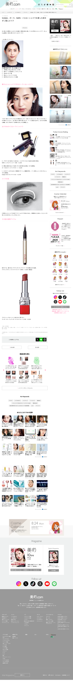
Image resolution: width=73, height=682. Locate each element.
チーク (4, 652)
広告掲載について (66, 675)
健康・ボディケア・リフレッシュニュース (50, 623)
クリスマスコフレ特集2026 (6, 637)
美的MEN (38, 400)
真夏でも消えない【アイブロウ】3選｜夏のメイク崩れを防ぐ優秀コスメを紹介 (36, 368)
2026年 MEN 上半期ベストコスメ (63, 625)
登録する (22, 675)
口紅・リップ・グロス (6, 643)
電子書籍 (54, 570)
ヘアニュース (26, 625)
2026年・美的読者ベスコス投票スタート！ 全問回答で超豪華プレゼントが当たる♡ (66, 238)
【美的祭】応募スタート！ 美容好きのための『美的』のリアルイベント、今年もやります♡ (66, 226)
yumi (32, 405)
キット (4, 654)
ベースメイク (32, 400)
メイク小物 (5, 644)
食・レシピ (48, 618)
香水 (3, 655)
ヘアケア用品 (5, 647)
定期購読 (25, 570)
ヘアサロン (26, 624)
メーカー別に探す (6, 660)
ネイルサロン (39, 618)
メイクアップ (9, 12)
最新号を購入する (15, 570)
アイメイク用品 (5, 641)
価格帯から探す (5, 663)
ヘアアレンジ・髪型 (27, 616)
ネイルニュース (39, 621)
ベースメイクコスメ (6, 640)
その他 (4, 658)
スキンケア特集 (4, 621)
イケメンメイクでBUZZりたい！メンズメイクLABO (21, 403)
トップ (3, 12)
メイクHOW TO (18, 12)
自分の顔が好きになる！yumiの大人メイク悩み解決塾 (19, 405)
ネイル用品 (5, 646)
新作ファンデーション (15, 621)
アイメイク (25, 12)
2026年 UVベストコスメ (62, 621)
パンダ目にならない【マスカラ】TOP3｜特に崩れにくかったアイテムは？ (11, 368)
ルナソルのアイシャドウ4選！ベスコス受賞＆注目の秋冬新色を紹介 (23, 381)
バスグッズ (5, 651)
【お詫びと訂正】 (55, 41)
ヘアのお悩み (26, 622)
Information (58, 675)
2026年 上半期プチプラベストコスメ (64, 623)
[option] (11, 370)
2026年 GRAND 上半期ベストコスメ (63, 627)
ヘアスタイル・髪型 (27, 618)
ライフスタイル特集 (49, 621)
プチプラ (10, 400)
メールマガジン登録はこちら (60, 307)
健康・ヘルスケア (49, 619)
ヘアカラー (26, 619)
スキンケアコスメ (6, 638)
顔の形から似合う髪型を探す (29, 621)
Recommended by (38, 456)
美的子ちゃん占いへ (59, 284)
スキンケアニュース (5, 622)
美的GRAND (35, 403)
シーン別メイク (14, 618)
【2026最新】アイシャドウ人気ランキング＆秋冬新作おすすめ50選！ (11, 381)
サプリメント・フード (6, 657)
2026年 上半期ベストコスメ (62, 616)
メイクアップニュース (15, 622)
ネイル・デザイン (40, 616)
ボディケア (48, 616)
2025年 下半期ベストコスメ (62, 618)
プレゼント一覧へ (60, 245)
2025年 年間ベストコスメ (62, 619)
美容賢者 (14, 636)
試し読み (35, 570)
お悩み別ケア (4, 618)
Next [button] (45, 370)
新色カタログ (13, 619)
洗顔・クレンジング (5, 619)
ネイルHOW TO (39, 619)
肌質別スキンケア (5, 616)
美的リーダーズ (15, 638)
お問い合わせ (51, 675)
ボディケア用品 (5, 649)
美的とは (45, 675)
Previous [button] (3, 370)
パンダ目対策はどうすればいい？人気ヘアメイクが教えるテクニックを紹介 (36, 382)
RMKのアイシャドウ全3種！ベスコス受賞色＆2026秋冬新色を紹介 (23, 367)
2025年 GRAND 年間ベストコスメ (63, 629)
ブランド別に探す (6, 661)
